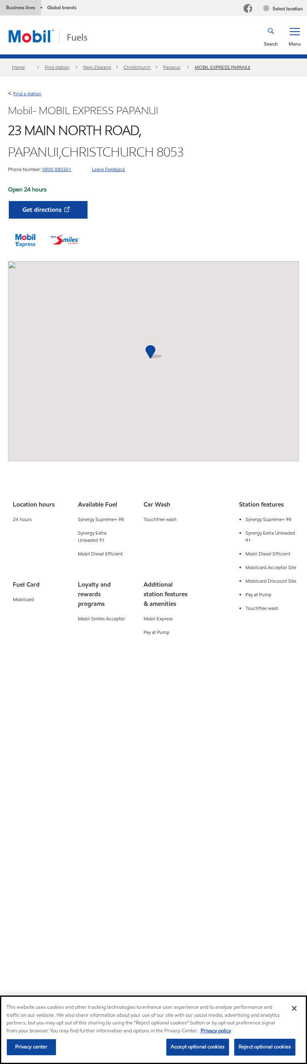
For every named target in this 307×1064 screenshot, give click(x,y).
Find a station (27, 93)
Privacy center (31, 1046)
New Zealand (97, 67)
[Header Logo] (60, 36)
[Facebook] (247, 9)
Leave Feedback (108, 169)
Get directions (42, 209)
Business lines (20, 7)
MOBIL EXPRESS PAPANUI (222, 67)
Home (18, 67)
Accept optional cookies (198, 1046)
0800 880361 (57, 169)
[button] (294, 36)
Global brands (61, 7)
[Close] (294, 1008)
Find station (57, 67)
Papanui (171, 67)
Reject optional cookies (265, 1046)
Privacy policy (216, 1030)
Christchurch (137, 67)
